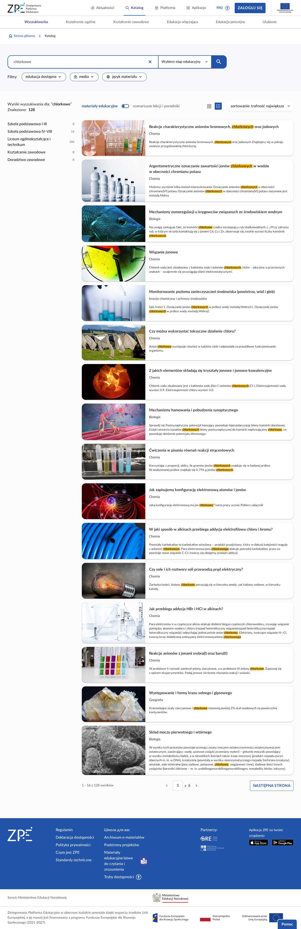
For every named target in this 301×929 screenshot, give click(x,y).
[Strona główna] (30, 834)
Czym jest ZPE (67, 852)
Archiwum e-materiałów (124, 837)
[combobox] (44, 77)
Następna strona (271, 786)
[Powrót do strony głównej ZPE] (24, 8)
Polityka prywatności (73, 845)
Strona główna (24, 36)
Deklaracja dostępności (75, 837)
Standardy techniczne (73, 860)
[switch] (131, 106)
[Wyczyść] (150, 62)
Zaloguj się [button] (250, 8)
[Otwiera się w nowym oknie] (258, 842)
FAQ (220, 7)
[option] (41, 124)
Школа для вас (117, 830)
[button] (227, 8)
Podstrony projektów (121, 845)
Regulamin (64, 830)
